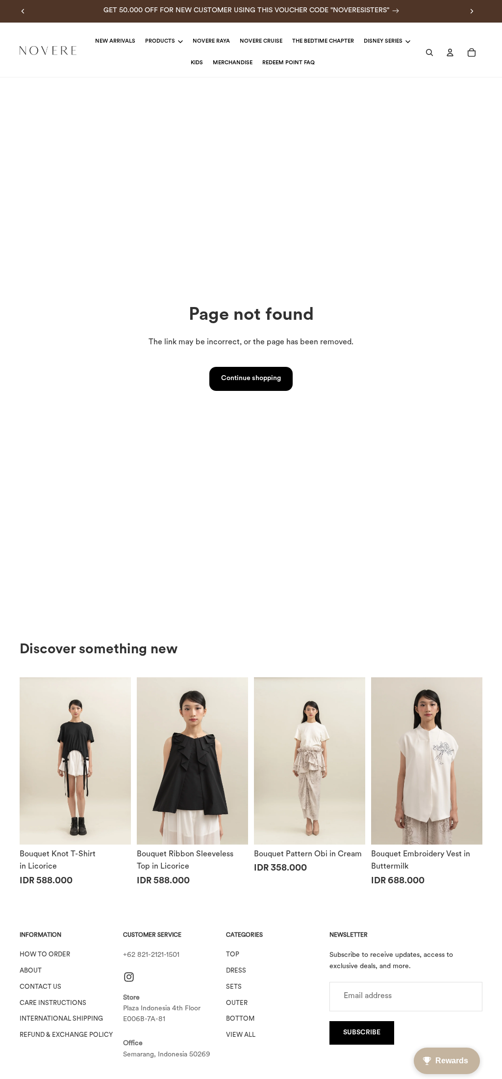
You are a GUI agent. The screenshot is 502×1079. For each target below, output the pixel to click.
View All (240, 1035)
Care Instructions (53, 1003)
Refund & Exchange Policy (66, 1035)
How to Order (45, 954)
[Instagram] (129, 977)
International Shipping (61, 1019)
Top (232, 954)
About (31, 971)
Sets (234, 987)
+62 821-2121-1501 (151, 955)
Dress (236, 971)
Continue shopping (251, 378)
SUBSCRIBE (361, 1032)
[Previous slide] (23, 11)
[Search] (429, 52)
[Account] (450, 52)
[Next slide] (471, 11)
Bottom (240, 1019)
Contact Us (40, 987)
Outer (237, 1003)
